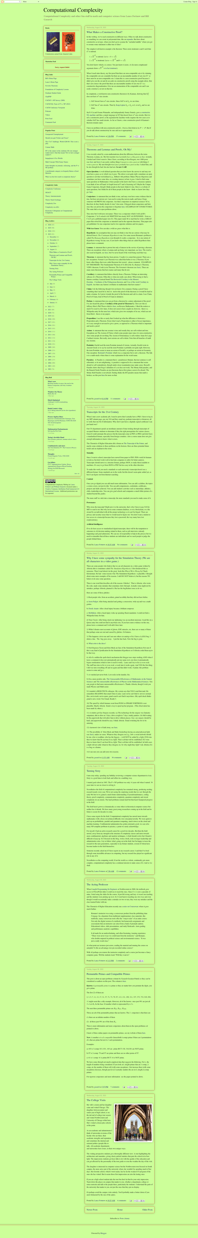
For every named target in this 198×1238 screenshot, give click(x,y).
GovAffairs (51, 462)
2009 (50, 347)
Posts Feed (48, 118)
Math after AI (52, 394)
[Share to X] (139, 136)
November (53, 240)
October (52, 243)
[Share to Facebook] (141, 136)
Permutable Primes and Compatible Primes (108, 974)
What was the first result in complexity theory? (60, 177)
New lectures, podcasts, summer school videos (62, 439)
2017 (50, 322)
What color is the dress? (97, 643)
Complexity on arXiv (52, 207)
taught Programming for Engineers (104, 889)
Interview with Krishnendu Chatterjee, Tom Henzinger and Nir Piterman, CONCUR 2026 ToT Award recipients (62, 421)
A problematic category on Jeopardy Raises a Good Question (61, 172)
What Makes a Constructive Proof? (104, 32)
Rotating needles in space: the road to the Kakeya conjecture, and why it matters (60, 384)
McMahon (92, 613)
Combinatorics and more (56, 445)
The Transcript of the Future (134, 443)
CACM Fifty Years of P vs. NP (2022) (57, 104)
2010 (50, 344)
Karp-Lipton (120, 105)
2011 (50, 341)
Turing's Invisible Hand (56, 437)
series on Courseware (130, 906)
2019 (50, 316)
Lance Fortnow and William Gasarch (60, 485)
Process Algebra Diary (55, 416)
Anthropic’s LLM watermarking (58, 402)
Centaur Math (49, 147)
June (51, 287)
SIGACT (48, 192)
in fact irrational (111, 68)
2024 (50, 231)
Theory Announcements (53, 196)
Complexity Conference (53, 189)
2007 (50, 353)
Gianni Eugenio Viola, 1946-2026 (58, 456)
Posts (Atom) (124, 1218)
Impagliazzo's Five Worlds (54, 158)
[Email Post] (130, 136)
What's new (52, 381)
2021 (50, 309)
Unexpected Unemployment (54, 134)
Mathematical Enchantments (58, 429)
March (52, 296)
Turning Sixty (93, 770)
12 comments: (121, 871)
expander (129, 39)
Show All (77, 473)
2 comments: (121, 960)
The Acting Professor (97, 884)
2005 (50, 360)
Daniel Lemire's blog (55, 408)
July (51, 284)
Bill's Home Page (51, 78)
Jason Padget (93, 601)
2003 (50, 366)
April (52, 293)
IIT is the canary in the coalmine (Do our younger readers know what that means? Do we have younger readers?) (62, 153)
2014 (50, 331)
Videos (47, 115)
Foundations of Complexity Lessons (57, 89)
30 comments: (117, 757)
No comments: (122, 544)
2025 (50, 228)
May (51, 290)
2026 (50, 225)
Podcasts (48, 111)
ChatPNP (48, 96)
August (52, 249)
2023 (50, 234)
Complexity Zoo (50, 203)
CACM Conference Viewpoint (55, 108)
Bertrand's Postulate (105, 353)
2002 (50, 369)
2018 (50, 319)
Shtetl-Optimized (54, 400)
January (52, 302)
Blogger (103, 1233)
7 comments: (115, 1087)
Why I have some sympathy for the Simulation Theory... (60, 264)
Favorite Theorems (51, 86)
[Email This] (134, 136)
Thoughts (51, 454)
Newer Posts (92, 1209)
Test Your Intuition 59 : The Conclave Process (62, 448)
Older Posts (147, 1209)
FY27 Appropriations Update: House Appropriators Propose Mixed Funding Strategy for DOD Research (60, 466)
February (53, 299)
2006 (50, 356)
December (53, 237)
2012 (50, 338)
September (53, 246)
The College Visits (96, 1100)
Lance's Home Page (51, 82)
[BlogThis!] (137, 136)
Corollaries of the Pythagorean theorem (109, 282)
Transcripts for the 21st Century (103, 412)
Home (120, 1209)
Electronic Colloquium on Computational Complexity (58, 212)
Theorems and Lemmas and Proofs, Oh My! (109, 149)
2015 (50, 328)
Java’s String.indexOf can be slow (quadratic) (62, 410)
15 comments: (121, 136)
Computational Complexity (73, 9)
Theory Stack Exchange (53, 200)
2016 (50, 325)
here (91, 162)
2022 (50, 306)
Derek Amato (94, 608)
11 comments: (115, 398)
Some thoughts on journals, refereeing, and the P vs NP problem (62, 166)
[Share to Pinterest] (143, 136)
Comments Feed (50, 122)
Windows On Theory (55, 392)
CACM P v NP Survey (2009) (55, 100)
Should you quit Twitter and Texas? (56, 138)
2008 (50, 350)
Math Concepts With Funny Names (56, 162)
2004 (50, 363)
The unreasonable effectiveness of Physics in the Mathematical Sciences (122, 681)
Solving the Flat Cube (54, 431)
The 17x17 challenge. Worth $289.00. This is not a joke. (61, 142)
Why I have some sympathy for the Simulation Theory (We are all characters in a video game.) (118, 559)
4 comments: (122, 1200)
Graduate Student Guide (53, 93)
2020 (50, 313)
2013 (50, 335)
